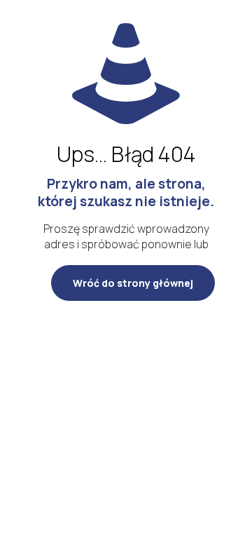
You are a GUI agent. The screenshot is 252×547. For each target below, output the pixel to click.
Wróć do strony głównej (133, 283)
